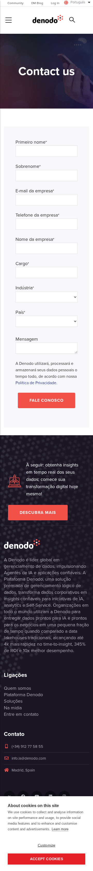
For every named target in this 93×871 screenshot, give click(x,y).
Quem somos (17, 688)
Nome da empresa (35, 239)
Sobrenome (28, 166)
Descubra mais (38, 512)
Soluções (13, 701)
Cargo (22, 263)
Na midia (13, 707)
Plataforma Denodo (23, 694)
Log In (55, 3)
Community (15, 3)
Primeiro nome (31, 142)
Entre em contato (21, 714)
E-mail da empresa (35, 191)
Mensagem (27, 339)
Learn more (60, 829)
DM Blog (37, 3)
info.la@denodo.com (29, 758)
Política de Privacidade (36, 383)
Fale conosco (46, 400)
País (20, 312)
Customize (47, 845)
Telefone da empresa (37, 215)
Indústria (25, 288)
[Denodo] (47, 20)
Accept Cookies (46, 859)
